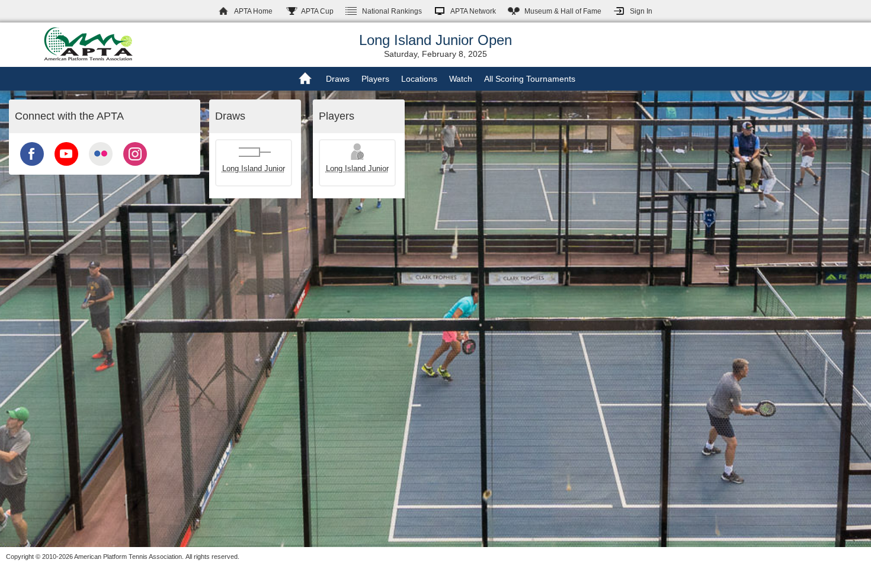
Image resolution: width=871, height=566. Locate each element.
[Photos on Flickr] (101, 167)
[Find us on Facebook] (32, 167)
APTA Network (473, 11)
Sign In (641, 11)
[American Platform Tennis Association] (88, 43)
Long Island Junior (253, 168)
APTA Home (253, 11)
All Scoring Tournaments (529, 78)
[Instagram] (135, 167)
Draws (338, 78)
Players (375, 78)
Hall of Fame (562, 11)
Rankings (392, 11)
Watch (460, 78)
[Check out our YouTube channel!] (66, 167)
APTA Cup (317, 11)
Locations (419, 78)
